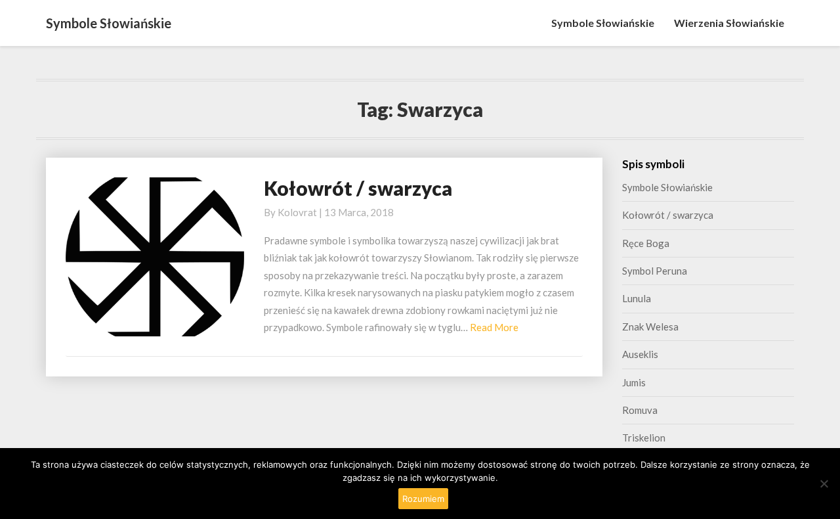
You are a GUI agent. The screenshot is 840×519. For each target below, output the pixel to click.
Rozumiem (423, 498)
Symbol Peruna (654, 271)
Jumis (634, 382)
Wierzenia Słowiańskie (729, 22)
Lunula (636, 298)
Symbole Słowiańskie (602, 22)
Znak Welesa (650, 326)
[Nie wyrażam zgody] (823, 483)
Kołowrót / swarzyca (358, 188)
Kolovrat (297, 212)
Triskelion (643, 437)
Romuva (640, 410)
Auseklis (640, 354)
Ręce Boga (645, 243)
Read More (494, 327)
